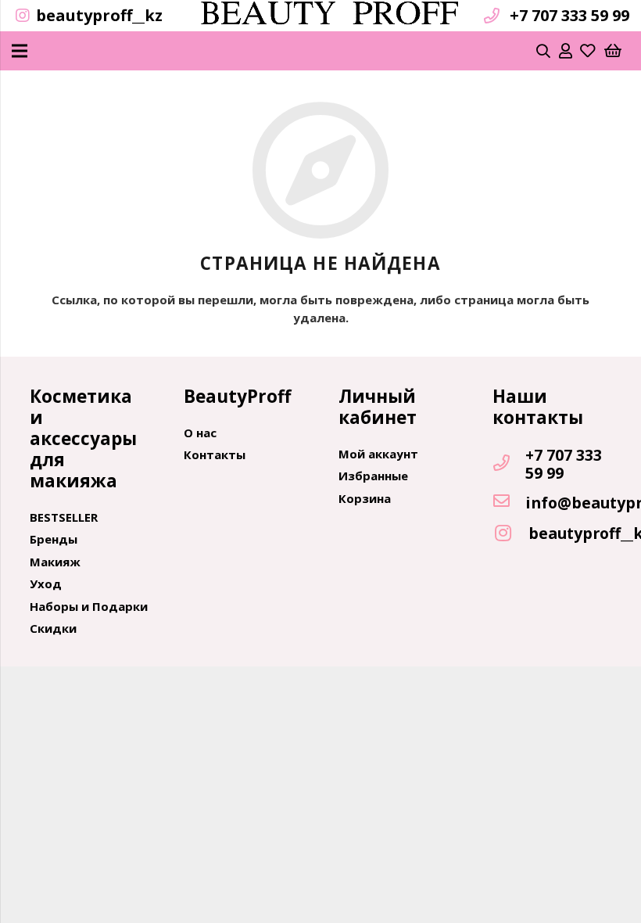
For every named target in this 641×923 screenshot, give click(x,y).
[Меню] (19, 50)
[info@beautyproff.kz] (508, 502)
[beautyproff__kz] (510, 533)
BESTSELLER (64, 517)
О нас (200, 432)
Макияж (55, 561)
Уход (46, 583)
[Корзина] (612, 50)
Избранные (373, 475)
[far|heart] (588, 50)
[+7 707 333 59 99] (508, 463)
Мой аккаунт (378, 454)
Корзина (364, 498)
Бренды (53, 539)
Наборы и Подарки (89, 606)
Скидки (53, 628)
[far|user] (565, 50)
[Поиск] (544, 50)
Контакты (214, 454)
